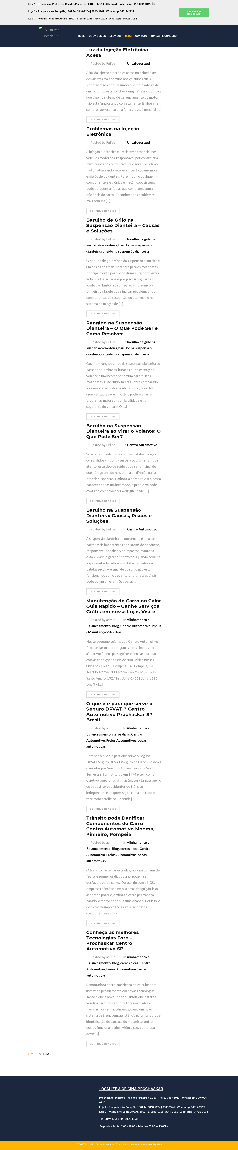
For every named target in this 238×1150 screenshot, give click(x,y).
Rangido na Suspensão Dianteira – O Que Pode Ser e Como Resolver (122, 328)
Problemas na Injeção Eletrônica (112, 131)
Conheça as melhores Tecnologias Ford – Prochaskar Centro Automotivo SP (112, 940)
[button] (194, 12)
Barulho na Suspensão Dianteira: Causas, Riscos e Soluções (119, 515)
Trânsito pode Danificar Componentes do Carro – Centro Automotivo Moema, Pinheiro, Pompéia (120, 826)
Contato (141, 35)
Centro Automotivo (142, 445)
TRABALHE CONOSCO (164, 35)
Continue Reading (103, 119)
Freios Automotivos (121, 740)
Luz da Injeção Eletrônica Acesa (117, 52)
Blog (128, 35)
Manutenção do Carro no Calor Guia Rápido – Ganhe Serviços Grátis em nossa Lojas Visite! (123, 606)
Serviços (115, 35)
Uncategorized (138, 63)
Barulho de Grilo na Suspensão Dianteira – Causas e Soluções (123, 225)
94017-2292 (127, 11)
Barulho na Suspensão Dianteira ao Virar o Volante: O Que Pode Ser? (123, 431)
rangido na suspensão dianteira (125, 251)
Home (81, 35)
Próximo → (49, 1054)
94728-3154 (130, 18)
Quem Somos (97, 35)
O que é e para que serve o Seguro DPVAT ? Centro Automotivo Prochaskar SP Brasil (119, 712)
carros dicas (121, 734)
